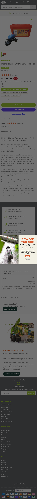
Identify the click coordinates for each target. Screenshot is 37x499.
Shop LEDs (28, 256)
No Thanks (28, 259)
